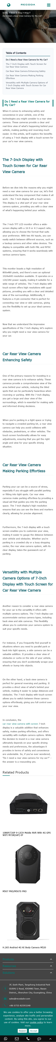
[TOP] (50, 1038)
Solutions (9, 972)
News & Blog (16, 13)
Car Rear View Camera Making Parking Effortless (24, 76)
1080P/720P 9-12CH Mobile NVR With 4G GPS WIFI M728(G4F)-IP (27, 834)
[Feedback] (39, 1038)
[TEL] (28, 1038)
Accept (33, 1031)
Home (5, 13)
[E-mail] (16, 1038)
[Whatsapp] (5, 1038)
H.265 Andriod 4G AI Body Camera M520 (24, 947)
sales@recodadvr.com (19, 998)
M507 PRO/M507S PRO (15, 891)
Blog (26, 13)
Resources (9, 965)
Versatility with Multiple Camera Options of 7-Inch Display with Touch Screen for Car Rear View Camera (27, 85)
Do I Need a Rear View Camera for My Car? (22, 16)
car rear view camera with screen (20, 724)
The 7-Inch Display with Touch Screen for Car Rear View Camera (26, 65)
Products (8, 959)
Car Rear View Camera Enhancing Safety (25, 71)
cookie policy (36, 1022)
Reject (22, 1031)
